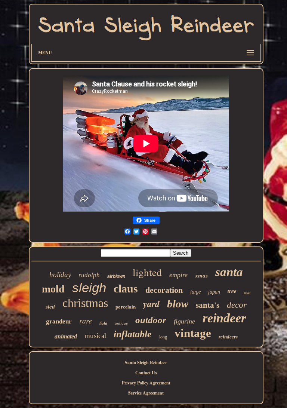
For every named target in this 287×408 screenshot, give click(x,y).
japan (214, 292)
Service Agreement (146, 393)
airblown (116, 276)
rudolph (89, 275)
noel (247, 293)
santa (229, 272)
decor (237, 305)
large (195, 292)
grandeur (59, 321)
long (163, 337)
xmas (201, 276)
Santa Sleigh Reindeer (146, 362)
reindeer (224, 318)
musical (95, 336)
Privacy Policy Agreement (146, 383)
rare (85, 320)
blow (177, 304)
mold (53, 289)
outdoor (150, 320)
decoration (164, 290)
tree (232, 291)
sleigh (89, 287)
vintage (193, 333)
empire (178, 275)
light (103, 323)
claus (126, 288)
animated (66, 336)
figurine (184, 321)
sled (50, 307)
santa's (207, 305)
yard (151, 303)
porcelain (125, 307)
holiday (60, 275)
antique (121, 323)
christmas (85, 303)
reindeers (228, 337)
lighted (147, 272)
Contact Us (146, 372)
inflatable (133, 334)
